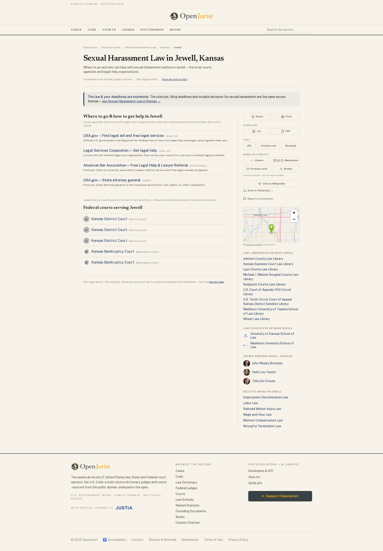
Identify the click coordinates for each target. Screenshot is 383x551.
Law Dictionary (186, 482)
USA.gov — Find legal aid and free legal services (123, 136)
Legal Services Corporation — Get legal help (120, 150)
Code (92, 29)
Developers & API (260, 471)
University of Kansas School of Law (272, 336)
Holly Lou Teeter (264, 372)
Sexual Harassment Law (140, 47)
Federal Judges (186, 488)
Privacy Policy (238, 539)
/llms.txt (254, 477)
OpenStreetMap (253, 244)
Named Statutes (187, 505)
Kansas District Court (109, 219)
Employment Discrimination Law (265, 397)
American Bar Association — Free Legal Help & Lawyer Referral (135, 165)
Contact (137, 539)
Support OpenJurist (280, 496)
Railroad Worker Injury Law (262, 409)
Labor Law (250, 403)
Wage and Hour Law (257, 414)
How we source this (174, 79)
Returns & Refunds (162, 539)
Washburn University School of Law (272, 345)
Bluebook (290, 145)
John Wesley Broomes (267, 363)
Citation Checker (188, 522)
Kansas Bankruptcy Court (112, 251)
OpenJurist (90, 47)
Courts (109, 29)
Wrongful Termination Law (262, 426)
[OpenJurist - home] (191, 16)
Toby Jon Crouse (263, 381)
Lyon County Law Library (260, 269)
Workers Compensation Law (263, 420)
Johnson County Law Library (263, 258)
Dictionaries (152, 29)
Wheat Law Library (256, 319)
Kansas (165, 47)
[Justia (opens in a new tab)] (124, 508)
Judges (128, 29)
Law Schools (185, 499)
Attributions (190, 539)
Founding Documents (191, 511)
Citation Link (268, 145)
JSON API (255, 483)
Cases (76, 29)
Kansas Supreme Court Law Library (268, 264)
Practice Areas (111, 47)
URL (249, 145)
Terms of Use (213, 539)
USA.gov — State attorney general (112, 180)
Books (175, 29)
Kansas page (216, 281)
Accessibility (114, 539)
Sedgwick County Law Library (264, 284)
